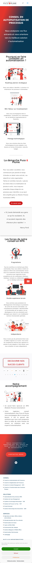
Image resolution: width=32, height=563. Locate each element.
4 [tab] (12, 374)
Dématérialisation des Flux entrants (13, 520)
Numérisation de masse (10, 522)
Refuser (16, 553)
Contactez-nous (16, 454)
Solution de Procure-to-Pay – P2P (13, 503)
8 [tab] (21, 374)
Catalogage (7, 534)
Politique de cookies (11, 560)
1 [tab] (5, 374)
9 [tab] (24, 374)
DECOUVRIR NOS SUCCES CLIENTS (16, 363)
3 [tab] (10, 374)
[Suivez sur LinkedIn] (16, 462)
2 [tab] (7, 374)
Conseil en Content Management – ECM (14, 485)
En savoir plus (16, 203)
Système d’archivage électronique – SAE (14, 501)
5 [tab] (14, 374)
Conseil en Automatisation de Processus (14, 480)
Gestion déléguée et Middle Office (12, 529)
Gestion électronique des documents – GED (15, 508)
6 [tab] (17, 374)
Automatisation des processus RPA (13, 496)
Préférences (16, 557)
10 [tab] (26, 374)
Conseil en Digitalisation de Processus (14, 482)
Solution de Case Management (12, 499)
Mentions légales (20, 560)
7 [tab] (19, 374)
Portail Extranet (8, 506)
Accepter (16, 549)
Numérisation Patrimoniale (11, 532)
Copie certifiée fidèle (9, 525)
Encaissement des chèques (11, 527)
